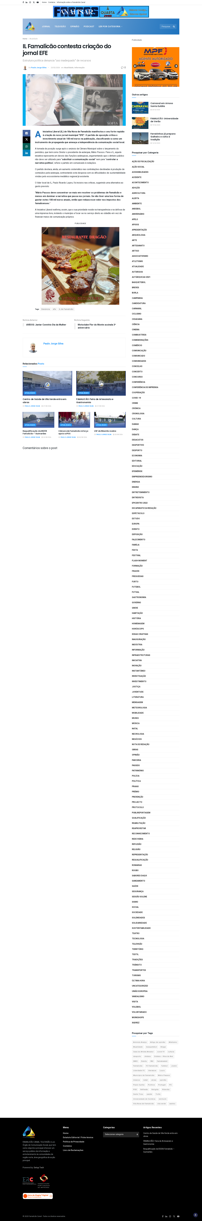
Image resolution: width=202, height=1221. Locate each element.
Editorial (137, 460)
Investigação (139, 676)
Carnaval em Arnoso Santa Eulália (161, 105)
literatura (152, 1070)
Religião (136, 849)
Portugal (162, 1085)
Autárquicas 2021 (141, 277)
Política (136, 781)
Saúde (135, 886)
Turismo (136, 975)
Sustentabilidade (141, 928)
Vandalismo (138, 996)
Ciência (135, 324)
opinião (163, 1080)
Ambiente (137, 203)
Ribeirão (166, 1089)
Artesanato (138, 245)
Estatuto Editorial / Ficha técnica (78, 1137)
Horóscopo (138, 628)
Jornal (46, 26)
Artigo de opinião (157, 1042)
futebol (164, 1066)
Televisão (60, 26)
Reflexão (136, 844)
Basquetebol (139, 282)
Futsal (135, 592)
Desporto (137, 450)
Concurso (137, 376)
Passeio (136, 765)
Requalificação (140, 859)
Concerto (137, 371)
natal (145, 1080)
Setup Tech (39, 1167)
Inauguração (139, 639)
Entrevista (138, 497)
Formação (137, 565)
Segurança (137, 891)
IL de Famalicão (66, 309)
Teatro (135, 933)
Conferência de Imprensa (145, 387)
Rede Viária (137, 839)
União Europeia (139, 991)
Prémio (135, 791)
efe (54, 309)
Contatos (51, 2)
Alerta (135, 198)
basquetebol (151, 1047)
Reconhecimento (141, 833)
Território (137, 949)
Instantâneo (138, 670)
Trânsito (137, 964)
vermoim (162, 1099)
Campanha (137, 298)
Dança (135, 429)
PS (170, 1085)
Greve (135, 608)
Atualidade (33, 39)
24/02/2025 (156, 110)
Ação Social (138, 166)
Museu (135, 718)
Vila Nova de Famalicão (143, 1104)
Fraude (135, 571)
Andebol (136, 208)
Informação (79, 67)
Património (138, 770)
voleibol (136, 1006)
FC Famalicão (152, 1066)
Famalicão (137, 1066)
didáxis (148, 1056)
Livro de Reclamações (73, 1150)
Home (44, 2)
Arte (134, 240)
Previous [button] (56, 11)
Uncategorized (140, 985)
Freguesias (137, 576)
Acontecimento (140, 182)
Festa (135, 550)
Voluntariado (139, 1012)
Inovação (137, 665)
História (136, 618)
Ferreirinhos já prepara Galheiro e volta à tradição (162, 136)
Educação (137, 466)
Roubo (135, 870)
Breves (135, 287)
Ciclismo (136, 313)
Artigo (135, 250)
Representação (140, 854)
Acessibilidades (140, 172)
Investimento (139, 681)
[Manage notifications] (195, 1215)
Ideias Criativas (140, 634)
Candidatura (139, 303)
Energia (136, 481)
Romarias (137, 865)
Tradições (137, 959)
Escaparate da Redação (144, 508)
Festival (136, 555)
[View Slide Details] (101, 12)
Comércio (137, 345)
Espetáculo (138, 513)
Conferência (138, 382)
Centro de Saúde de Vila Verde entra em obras (44, 401)
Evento (135, 529)
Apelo (135, 219)
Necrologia (138, 734)
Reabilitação (138, 823)
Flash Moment (139, 560)
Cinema (135, 329)
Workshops (138, 1017)
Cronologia (138, 413)
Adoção (136, 187)
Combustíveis (139, 334)
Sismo (135, 901)
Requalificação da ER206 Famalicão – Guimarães (35, 432)
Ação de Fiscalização (143, 161)
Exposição (137, 534)
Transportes (139, 970)
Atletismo (137, 261)
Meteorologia (139, 707)
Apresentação (139, 229)
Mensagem (137, 702)
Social (135, 907)
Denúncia (45, 309)
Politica (151, 1085)
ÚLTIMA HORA (138, 980)
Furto (135, 581)
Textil (135, 954)
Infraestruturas (141, 655)
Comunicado (138, 355)
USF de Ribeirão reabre (105, 431)
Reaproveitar (139, 828)
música (136, 1080)
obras (153, 1080)
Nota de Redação (140, 744)
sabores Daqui (139, 875)
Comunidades (139, 361)
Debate (135, 434)
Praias (135, 786)
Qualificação (139, 818)
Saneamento (138, 880)
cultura (171, 1052)
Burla (135, 292)
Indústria (137, 644)
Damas (135, 424)
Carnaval (137, 308)
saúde (149, 1094)
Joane (174, 1066)
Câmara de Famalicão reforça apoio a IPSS (73, 432)
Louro (162, 1070)
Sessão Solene (139, 896)
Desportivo (138, 445)
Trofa (158, 1094)
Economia (137, 455)
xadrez (172, 1104)
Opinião (74, 26)
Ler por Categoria (109, 26)
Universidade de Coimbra (144, 1099)
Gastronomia (139, 597)
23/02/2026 (55, 67)
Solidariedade (139, 923)
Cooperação (138, 392)
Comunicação (139, 350)
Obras (135, 749)
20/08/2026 (82, 437)
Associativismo (140, 256)
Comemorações (140, 340)
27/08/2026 (47, 406)
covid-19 (160, 1052)
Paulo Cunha (138, 1085)
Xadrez (135, 1022)
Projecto (137, 802)
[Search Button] (174, 26)
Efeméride (137, 471)
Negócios (137, 739)
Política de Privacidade (73, 1141)
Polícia (135, 775)
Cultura (136, 418)
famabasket (162, 1061)
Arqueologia (138, 235)
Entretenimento (141, 492)
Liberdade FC (139, 1070)
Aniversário (138, 214)
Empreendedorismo (142, 476)
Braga (163, 1047)
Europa (135, 523)
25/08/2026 (47, 437)
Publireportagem (141, 812)
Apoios (135, 224)
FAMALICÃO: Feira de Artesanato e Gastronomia (94, 401)
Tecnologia (138, 938)
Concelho (137, 366)
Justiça (136, 686)
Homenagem (138, 623)
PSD (135, 1089)
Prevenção (137, 796)
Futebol (136, 586)
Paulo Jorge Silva (38, 67)
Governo (136, 602)
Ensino (135, 487)
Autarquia (137, 271)
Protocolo (138, 807)
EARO (135, 1061)
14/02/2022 (156, 143)
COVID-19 (136, 398)
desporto (137, 1056)
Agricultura (138, 193)
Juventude (137, 691)
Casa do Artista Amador (143, 1052)
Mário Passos (164, 1075)
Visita (135, 1001)
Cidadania (137, 319)
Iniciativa (137, 660)
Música (135, 723)
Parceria (136, 760)
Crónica (136, 408)
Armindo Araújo (140, 1042)
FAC (151, 1061)
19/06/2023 (156, 125)
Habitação (137, 613)
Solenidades (138, 917)
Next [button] (146, 11)
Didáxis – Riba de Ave (163, 1056)
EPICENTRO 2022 (139, 503)
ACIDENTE (136, 177)
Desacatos (137, 439)
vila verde (161, 1104)
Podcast (89, 26)
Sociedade (137, 912)
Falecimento (138, 539)
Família (135, 544)
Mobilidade (138, 713)
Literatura (138, 697)
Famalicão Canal (35, 1216)
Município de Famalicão (143, 1075)
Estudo (136, 518)
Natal (135, 728)
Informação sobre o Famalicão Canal (71, 2)
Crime (135, 403)
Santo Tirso (138, 1094)
